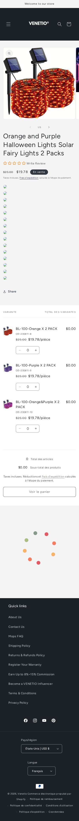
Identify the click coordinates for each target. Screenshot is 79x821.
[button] (8, 24)
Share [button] (12, 291)
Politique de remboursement (46, 799)
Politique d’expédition (31, 811)
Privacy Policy (18, 703)
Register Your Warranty (24, 664)
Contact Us (16, 627)
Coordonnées (56, 811)
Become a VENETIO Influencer (30, 684)
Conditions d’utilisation (59, 805)
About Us (15, 617)
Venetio (22, 793)
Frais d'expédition (29, 177)
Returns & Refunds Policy (26, 655)
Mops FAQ (15, 636)
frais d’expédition (53, 476)
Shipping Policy (19, 646)
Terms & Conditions (22, 693)
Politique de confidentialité (26, 805)
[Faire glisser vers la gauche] (30, 127)
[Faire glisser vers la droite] (49, 127)
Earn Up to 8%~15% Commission (31, 674)
